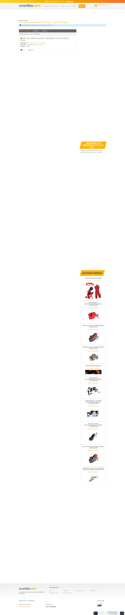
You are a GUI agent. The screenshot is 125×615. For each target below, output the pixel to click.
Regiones (44, 31)
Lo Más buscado (67, 593)
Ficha (24, 50)
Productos (65, 590)
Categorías (36, 31)
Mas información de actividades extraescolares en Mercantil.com (37, 25)
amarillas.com (29, 5)
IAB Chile (99, 604)
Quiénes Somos (53, 593)
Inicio (50, 590)
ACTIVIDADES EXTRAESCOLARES (36, 43)
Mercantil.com (93, 590)
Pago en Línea (80, 590)
